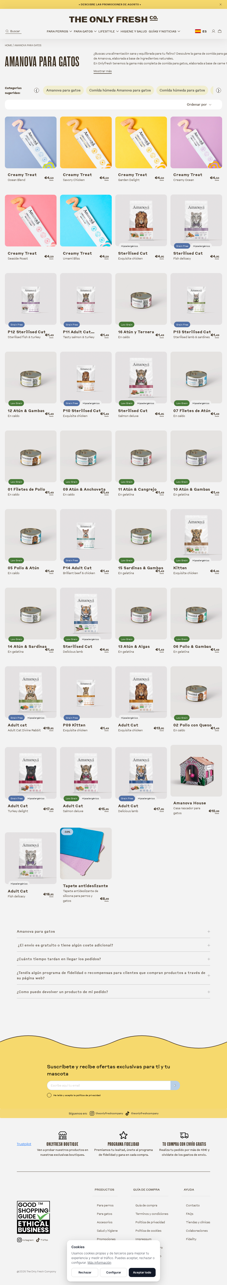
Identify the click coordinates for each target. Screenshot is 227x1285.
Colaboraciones (197, 1230)
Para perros (105, 1205)
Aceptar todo (142, 1272)
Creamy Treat (22, 174)
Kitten (180, 568)
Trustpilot (24, 1144)
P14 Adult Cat (77, 568)
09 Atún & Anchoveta (84, 489)
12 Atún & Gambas (26, 410)
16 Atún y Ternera (136, 332)
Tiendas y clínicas (198, 1222)
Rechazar (84, 1272)
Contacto (193, 1205)
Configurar (113, 1272)
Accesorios (104, 1222)
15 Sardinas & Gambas (140, 568)
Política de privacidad (150, 1222)
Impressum (143, 1239)
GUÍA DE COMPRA (146, 1189)
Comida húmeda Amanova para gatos (120, 90)
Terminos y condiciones (151, 1214)
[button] (13, 31)
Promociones (106, 1239)
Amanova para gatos (63, 90)
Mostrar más (103, 71)
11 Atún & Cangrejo (137, 489)
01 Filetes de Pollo (26, 489)
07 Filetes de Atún (192, 410)
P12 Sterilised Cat (27, 332)
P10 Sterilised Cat (82, 410)
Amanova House (189, 803)
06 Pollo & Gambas (192, 646)
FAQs (189, 1214)
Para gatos (104, 1214)
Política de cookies (148, 1230)
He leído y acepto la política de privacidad (76, 1095)
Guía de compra (146, 1205)
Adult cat (17, 725)
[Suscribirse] (175, 1085)
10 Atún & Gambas (191, 489)
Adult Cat (128, 725)
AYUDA (189, 1189)
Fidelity (191, 1239)
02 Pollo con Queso (192, 725)
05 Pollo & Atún (23, 568)
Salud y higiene (107, 1230)
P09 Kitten (74, 725)
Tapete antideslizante (85, 885)
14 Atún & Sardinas (27, 646)
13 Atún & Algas (134, 646)
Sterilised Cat (133, 253)
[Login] (213, 31)
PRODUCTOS (104, 1189)
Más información (99, 1262)
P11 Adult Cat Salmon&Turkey (79, 332)
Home (8, 45)
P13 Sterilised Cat (192, 332)
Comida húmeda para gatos (182, 90)
